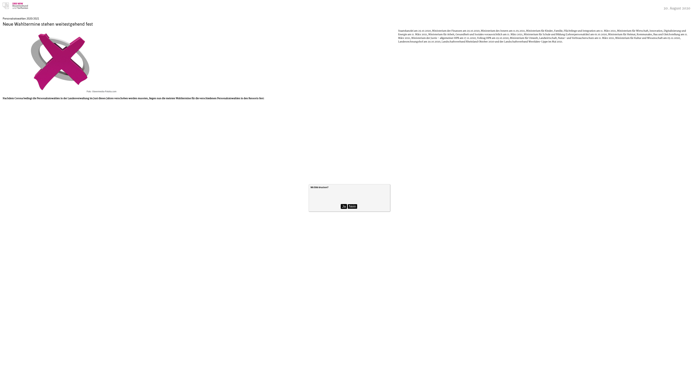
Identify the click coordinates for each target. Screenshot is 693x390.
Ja (344, 206)
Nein (352, 206)
